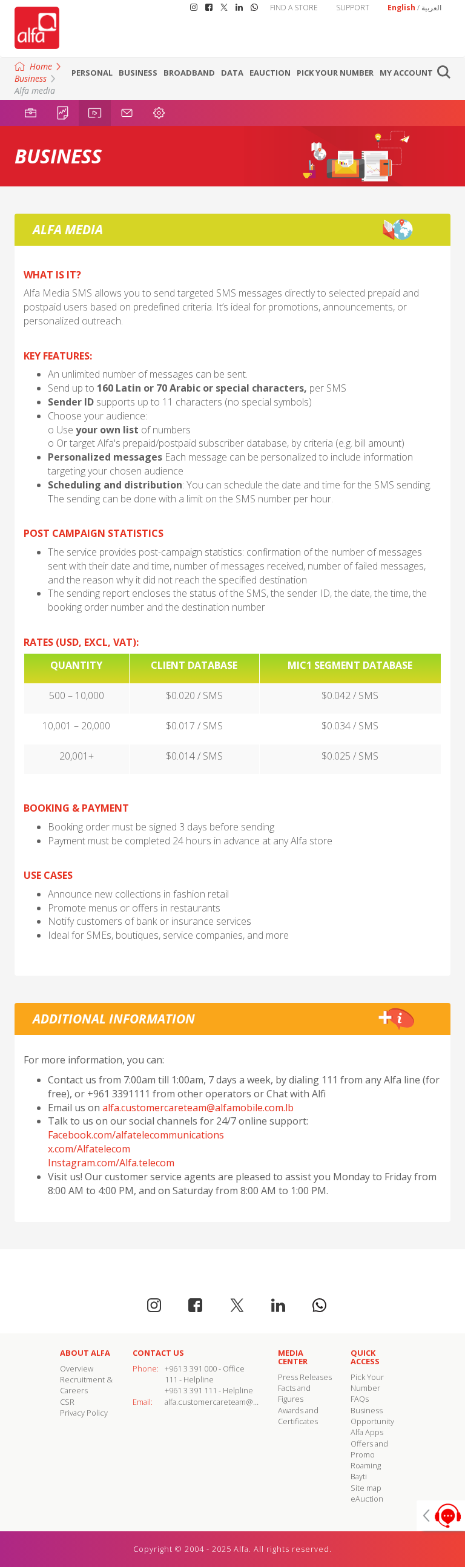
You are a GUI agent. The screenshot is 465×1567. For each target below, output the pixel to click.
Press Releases (305, 1377)
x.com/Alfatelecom (89, 1148)
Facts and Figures (294, 1393)
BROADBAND (189, 72)
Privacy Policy (84, 1412)
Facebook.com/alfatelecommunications (136, 1135)
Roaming (366, 1465)
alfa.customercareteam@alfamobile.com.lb (198, 1107)
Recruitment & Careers (86, 1385)
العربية (431, 7)
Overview (76, 1368)
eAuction (270, 72)
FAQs (360, 1398)
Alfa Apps (367, 1432)
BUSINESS (138, 72)
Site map (366, 1487)
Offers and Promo (369, 1449)
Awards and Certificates (298, 1416)
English (401, 7)
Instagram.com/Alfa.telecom (111, 1162)
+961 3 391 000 (191, 1368)
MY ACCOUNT (406, 72)
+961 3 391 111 (191, 1390)
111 (171, 1379)
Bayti (359, 1476)
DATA (232, 72)
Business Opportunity (372, 1416)
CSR (67, 1401)
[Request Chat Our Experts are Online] (441, 1515)
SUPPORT (352, 7)
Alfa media (35, 90)
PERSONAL (92, 72)
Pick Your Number (335, 72)
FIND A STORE (294, 7)
